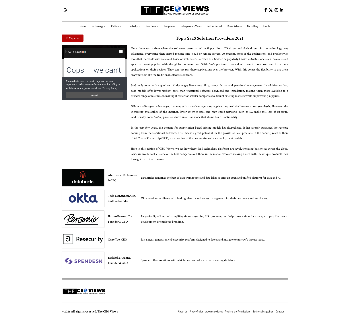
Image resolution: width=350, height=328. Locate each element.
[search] (65, 10)
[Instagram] (276, 10)
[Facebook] (265, 10)
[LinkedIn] (281, 10)
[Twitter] (271, 10)
